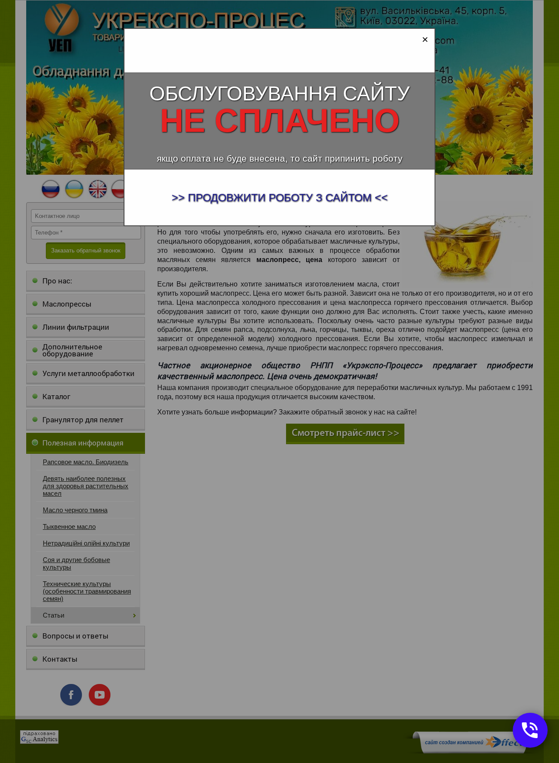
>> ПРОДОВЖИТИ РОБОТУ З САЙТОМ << (280, 197)
